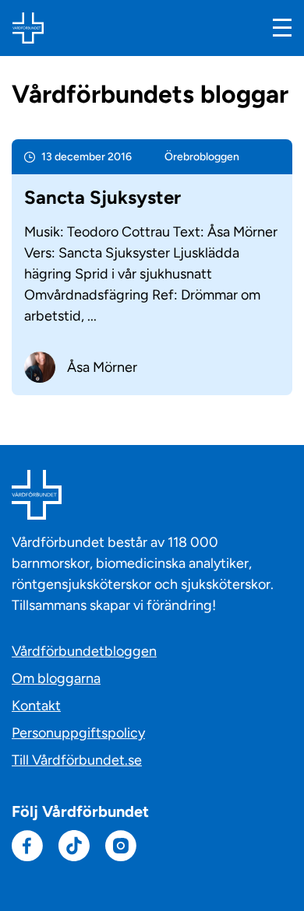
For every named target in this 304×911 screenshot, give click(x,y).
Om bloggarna (56, 678)
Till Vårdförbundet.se (77, 760)
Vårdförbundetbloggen (84, 651)
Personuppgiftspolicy (78, 732)
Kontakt (36, 705)
